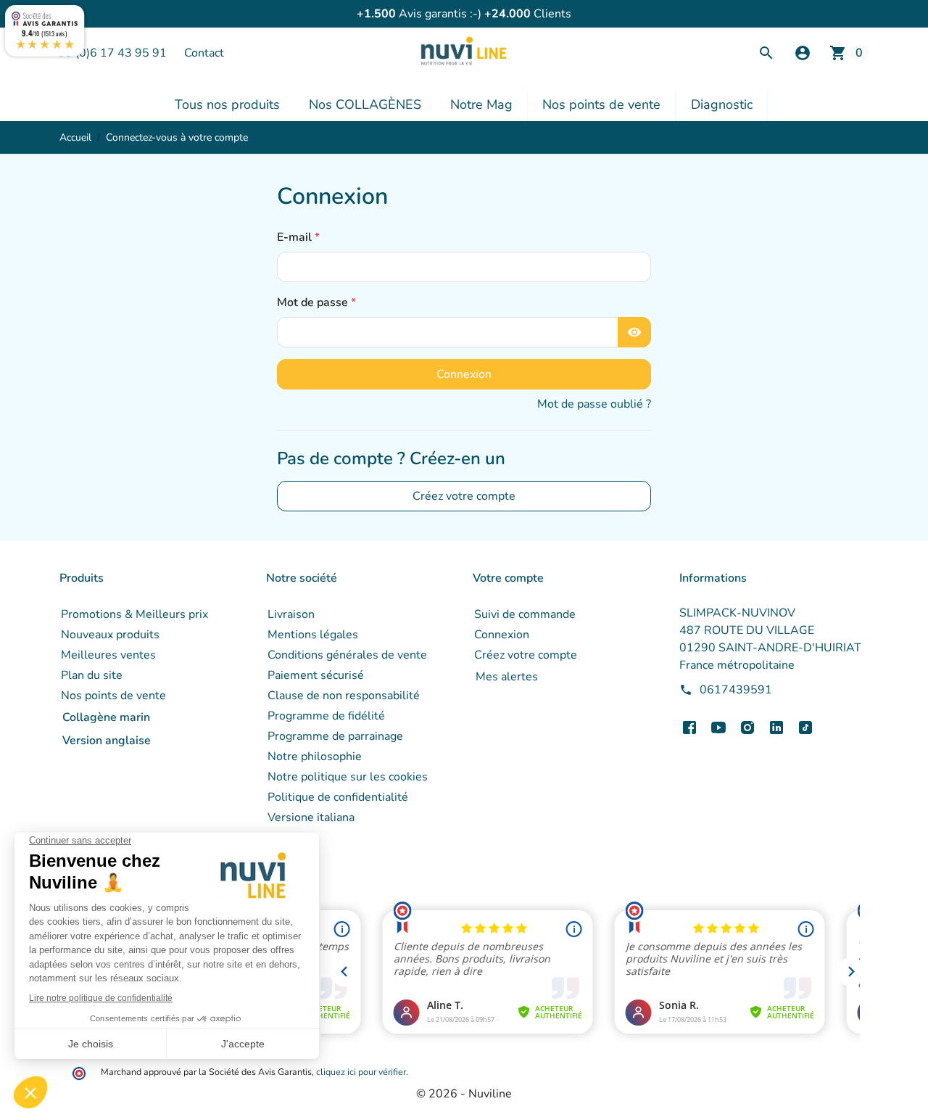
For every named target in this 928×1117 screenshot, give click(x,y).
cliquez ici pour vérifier (361, 1072)
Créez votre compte (464, 496)
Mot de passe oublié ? (594, 404)
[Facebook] (689, 727)
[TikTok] (805, 727)
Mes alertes (507, 677)
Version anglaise (106, 741)
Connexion (464, 374)
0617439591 (736, 690)
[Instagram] (747, 727)
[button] (802, 53)
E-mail (296, 237)
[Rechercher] (766, 53)
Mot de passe (314, 302)
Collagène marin (106, 717)
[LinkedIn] (776, 727)
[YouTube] (718, 727)
